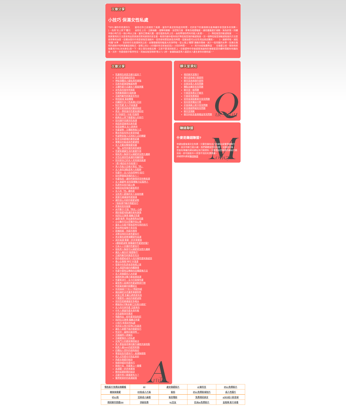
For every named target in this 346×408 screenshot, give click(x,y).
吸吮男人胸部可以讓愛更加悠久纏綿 (132, 154)
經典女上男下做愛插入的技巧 (129, 117)
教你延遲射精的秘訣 (125, 372)
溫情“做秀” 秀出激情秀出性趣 (129, 218)
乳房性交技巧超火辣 (125, 185)
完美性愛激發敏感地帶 (126, 84)
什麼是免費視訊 (191, 96)
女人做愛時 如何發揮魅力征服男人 (131, 182)
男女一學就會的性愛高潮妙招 (129, 111)
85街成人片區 (144, 392)
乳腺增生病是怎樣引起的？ (128, 74)
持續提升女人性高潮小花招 (128, 102)
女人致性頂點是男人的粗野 (128, 169)
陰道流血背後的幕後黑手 (127, 188)
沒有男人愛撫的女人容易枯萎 (129, 194)
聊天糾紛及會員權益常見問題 (198, 114)
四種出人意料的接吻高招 (127, 350)
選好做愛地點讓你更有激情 (128, 212)
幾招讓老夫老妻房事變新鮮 (128, 292)
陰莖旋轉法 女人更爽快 (126, 126)
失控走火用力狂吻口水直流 (128, 326)
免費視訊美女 (201, 397)
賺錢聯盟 (194, 156)
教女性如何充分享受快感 (127, 133)
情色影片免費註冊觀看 (115, 387)
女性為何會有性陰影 (125, 90)
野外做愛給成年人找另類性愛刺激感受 (133, 258)
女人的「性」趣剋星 (125, 191)
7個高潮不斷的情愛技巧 (126, 203)
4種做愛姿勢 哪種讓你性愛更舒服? (132, 243)
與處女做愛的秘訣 (124, 359)
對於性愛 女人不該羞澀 (126, 105)
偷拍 (173, 392)
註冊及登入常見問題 (193, 84)
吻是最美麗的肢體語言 (126, 286)
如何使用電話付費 (192, 102)
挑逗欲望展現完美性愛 (126, 123)
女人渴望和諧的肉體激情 (127, 267)
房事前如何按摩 (122, 206)
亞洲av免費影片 (201, 402)
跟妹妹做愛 (115, 392)
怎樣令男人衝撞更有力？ (127, 375)
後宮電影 (173, 397)
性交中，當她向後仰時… (127, 332)
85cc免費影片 (230, 387)
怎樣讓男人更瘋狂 (124, 335)
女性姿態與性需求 (124, 313)
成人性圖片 (230, 392)
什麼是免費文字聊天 (193, 93)
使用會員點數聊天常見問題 (197, 99)
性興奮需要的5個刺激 (125, 93)
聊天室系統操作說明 (193, 81)
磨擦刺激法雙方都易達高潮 (128, 277)
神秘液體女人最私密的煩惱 (128, 81)
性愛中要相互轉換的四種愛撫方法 (131, 271)
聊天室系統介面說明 (193, 77)
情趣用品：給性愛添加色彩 (128, 317)
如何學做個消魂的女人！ (127, 176)
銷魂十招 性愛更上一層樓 (128, 366)
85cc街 (115, 397)
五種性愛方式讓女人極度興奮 (129, 87)
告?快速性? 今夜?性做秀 (127, 114)
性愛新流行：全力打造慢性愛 (129, 280)
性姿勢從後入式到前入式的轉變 (130, 136)
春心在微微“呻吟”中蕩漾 (126, 261)
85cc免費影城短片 (202, 392)
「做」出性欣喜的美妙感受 (128, 148)
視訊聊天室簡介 (191, 74)
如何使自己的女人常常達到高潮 (130, 160)
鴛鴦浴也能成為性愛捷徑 (127, 142)
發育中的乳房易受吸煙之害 (128, 264)
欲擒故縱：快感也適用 (126, 231)
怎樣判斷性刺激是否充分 (127, 96)
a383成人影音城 (231, 397)
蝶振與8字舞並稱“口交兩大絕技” (130, 304)
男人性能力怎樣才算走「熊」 (129, 166)
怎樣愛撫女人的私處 (125, 338)
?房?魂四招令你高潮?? (126, 163)
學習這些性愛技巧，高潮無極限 (130, 353)
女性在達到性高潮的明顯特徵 (129, 157)
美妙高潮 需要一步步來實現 (128, 240)
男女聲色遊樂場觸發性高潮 (128, 237)
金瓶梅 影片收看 (230, 402)
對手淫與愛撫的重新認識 (127, 139)
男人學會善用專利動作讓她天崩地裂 (132, 344)
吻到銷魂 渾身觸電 (124, 99)
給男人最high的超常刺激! (127, 347)
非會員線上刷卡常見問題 (196, 105)
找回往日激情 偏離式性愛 (127, 215)
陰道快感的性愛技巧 (125, 362)
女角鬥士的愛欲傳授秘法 (127, 341)
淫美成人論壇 (144, 397)
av (144, 387)
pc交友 (173, 402)
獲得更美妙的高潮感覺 (126, 378)
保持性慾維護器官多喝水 (127, 301)
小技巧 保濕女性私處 (125, 323)
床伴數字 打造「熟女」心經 (128, 209)
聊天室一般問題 (191, 90)
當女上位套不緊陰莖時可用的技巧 (131, 225)
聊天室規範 (189, 111)
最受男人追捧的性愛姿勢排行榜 (130, 283)
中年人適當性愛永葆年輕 (127, 310)
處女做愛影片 (173, 387)
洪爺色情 (144, 402)
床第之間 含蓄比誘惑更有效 (128, 295)
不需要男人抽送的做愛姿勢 (128, 298)
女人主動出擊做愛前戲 (126, 145)
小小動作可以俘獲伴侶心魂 (128, 221)
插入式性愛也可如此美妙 (127, 356)
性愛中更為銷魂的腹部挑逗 (128, 108)
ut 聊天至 (201, 387)
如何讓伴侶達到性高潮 (126, 120)
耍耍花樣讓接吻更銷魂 (126, 197)
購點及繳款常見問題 (193, 87)
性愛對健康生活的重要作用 (128, 151)
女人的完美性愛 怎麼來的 (127, 307)
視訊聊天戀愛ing (115, 402)
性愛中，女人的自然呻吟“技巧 (129, 172)
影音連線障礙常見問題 (194, 108)
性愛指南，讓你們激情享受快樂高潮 (132, 179)
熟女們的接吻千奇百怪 (126, 228)
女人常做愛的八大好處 (126, 274)
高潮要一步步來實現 (125, 369)
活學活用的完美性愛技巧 (127, 234)
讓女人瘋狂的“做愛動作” (126, 252)
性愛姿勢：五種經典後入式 (128, 130)
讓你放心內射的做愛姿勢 (127, 200)
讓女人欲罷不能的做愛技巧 (128, 329)
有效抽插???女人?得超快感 (128, 289)
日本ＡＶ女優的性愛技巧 (127, 246)
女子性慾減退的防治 (125, 77)
